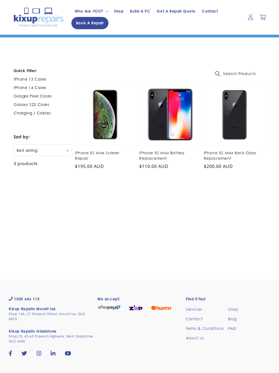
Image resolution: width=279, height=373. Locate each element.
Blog (232, 318)
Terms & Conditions (205, 328)
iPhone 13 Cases (30, 79)
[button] (91, 11)
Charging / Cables (32, 113)
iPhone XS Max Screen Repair (97, 155)
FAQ (232, 328)
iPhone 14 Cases (30, 87)
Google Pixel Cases (33, 96)
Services (194, 309)
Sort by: (22, 137)
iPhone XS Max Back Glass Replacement (230, 155)
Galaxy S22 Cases (31, 104)
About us (195, 338)
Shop (233, 309)
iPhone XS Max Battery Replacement (162, 155)
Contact (194, 318)
